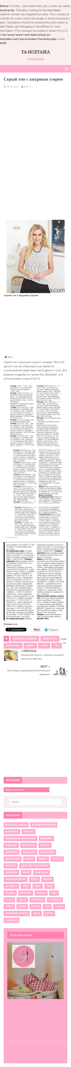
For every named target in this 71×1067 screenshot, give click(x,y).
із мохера (11, 920)
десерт (45, 845)
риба (54, 893)
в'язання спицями (25, 638)
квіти (26, 872)
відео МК (11, 845)
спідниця (55, 899)
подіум (10, 893)
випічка (28, 831)
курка (34, 879)
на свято (11, 886)
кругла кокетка (15, 879)
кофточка (13, 645)
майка (30, 645)
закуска (10, 865)
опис (44, 645)
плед (49, 886)
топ (56, 645)
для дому (29, 852)
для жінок (50, 638)
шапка (49, 913)
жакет (29, 859)
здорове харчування (34, 865)
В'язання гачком (16, 825)
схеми (35, 906)
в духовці (11, 831)
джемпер (11, 852)
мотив (47, 879)
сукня (9, 906)
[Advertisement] (35, 119)
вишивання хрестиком (20, 838)
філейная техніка (16, 913)
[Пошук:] (35, 802)
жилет (42, 859)
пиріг (37, 886)
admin (27, 86)
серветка (37, 899)
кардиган (11, 872)
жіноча (57, 859)
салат (9, 899)
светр (22, 899)
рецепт (41, 893)
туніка (59, 906)
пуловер (25, 893)
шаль (36, 913)
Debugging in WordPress (34, 26)
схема (22, 906)
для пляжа (12, 859)
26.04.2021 (13, 86)
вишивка (46, 838)
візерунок (28, 845)
